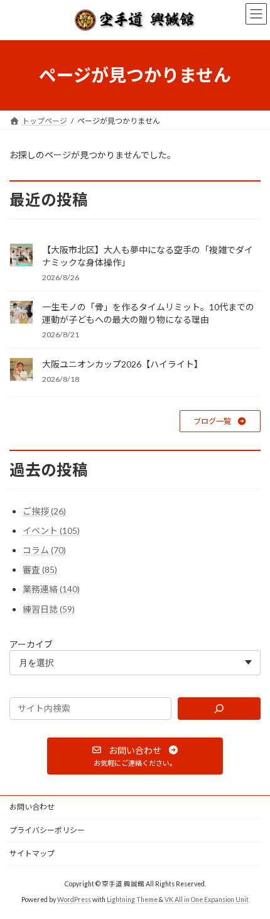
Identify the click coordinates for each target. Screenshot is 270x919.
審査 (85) (40, 569)
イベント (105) (51, 530)
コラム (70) (44, 550)
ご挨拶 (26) (44, 510)
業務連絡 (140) (51, 589)
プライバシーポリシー (47, 830)
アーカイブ (31, 643)
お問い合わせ (32, 807)
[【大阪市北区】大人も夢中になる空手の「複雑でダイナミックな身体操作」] (21, 256)
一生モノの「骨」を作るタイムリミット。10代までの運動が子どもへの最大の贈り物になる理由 (148, 313)
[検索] (219, 708)
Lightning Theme (132, 899)
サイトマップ (32, 853)
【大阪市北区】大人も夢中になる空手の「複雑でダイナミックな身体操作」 (147, 256)
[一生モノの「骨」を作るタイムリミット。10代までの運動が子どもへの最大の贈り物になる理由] (21, 313)
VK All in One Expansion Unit (207, 899)
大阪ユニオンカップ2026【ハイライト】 (122, 364)
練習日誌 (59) (49, 608)
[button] (220, 421)
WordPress (74, 899)
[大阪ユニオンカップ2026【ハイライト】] (21, 370)
